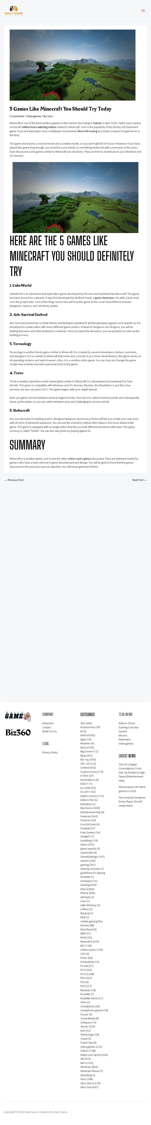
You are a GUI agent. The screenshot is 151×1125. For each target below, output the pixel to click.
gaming (84, 864)
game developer (104, 297)
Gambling (85, 840)
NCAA (83, 937)
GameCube (86, 852)
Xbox (83, 1079)
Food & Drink (88, 824)
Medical (84, 913)
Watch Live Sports (90, 1054)
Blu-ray (84, 759)
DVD (83, 783)
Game (83, 844)
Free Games (87, 832)
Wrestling (85, 1075)
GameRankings (89, 856)
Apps (83, 739)
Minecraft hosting (87, 131)
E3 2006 (85, 787)
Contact (46, 727)
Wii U (83, 1062)
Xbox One (85, 1087)
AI (81, 731)
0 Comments (17, 116)
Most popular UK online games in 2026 (132, 789)
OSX (82, 953)
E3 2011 (85, 791)
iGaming (85, 884)
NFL (82, 945)
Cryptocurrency (89, 771)
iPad (82, 889)
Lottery (84, 909)
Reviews (85, 990)
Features (85, 816)
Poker (83, 957)
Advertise (48, 723)
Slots (83, 1002)
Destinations (87, 779)
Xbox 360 (85, 1083)
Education (86, 804)
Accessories (87, 727)
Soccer (84, 1014)
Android (85, 735)
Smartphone (87, 1006)
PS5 (82, 982)
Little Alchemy (88, 905)
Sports (84, 1026)
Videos (84, 1050)
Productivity (87, 961)
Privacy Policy (50, 752)
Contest (84, 767)
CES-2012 (86, 763)
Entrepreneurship (90, 812)
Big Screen (86, 751)
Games (84, 860)
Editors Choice (88, 796)
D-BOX (84, 775)
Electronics (86, 808)
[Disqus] (75, 537)
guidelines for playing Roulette (92, 875)
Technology (87, 1034)
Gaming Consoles (129, 727)
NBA (82, 933)
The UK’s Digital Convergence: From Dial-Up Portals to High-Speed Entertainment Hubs (132, 772)
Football (85, 828)
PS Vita (84, 965)
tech (82, 1030)
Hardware (86, 880)
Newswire (86, 941)
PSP (82, 986)
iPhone (84, 893)
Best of (84, 747)
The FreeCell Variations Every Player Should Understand (132, 801)
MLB (82, 917)
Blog (83, 755)
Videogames (34, 116)
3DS (82, 723)
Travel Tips (86, 1042)
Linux (83, 901)
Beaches (85, 743)
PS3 (82, 974)
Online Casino (88, 949)
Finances (85, 820)
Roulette (85, 994)
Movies (84, 925)
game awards (88, 848)
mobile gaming (88, 921)
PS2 (82, 969)
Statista (97, 123)
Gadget (84, 836)
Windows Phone (89, 1071)
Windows (85, 1066)
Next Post (139, 479)
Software (85, 1022)
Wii (82, 1058)
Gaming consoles (90, 868)
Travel (83, 1038)
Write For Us (49, 731)
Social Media (87, 1018)
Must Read (86, 929)
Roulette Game (89, 998)
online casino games (79, 458)
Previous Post (14, 479)
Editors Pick (87, 799)
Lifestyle (85, 897)
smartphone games (91, 1010)
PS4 (82, 977)
